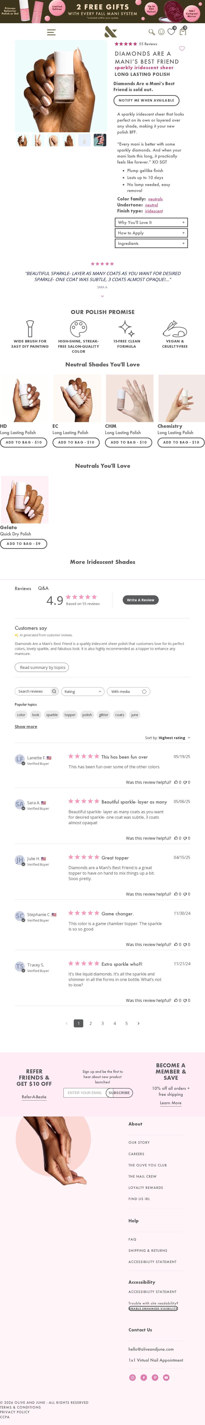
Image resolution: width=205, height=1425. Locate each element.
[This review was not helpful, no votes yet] (185, 782)
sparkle (52, 714)
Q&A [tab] (43, 588)
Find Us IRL (139, 1199)
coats (119, 714)
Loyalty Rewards (145, 1188)
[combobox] (82, 691)
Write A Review (140, 600)
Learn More (171, 1102)
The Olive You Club (147, 1165)
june (134, 714)
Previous (20, 144)
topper (70, 714)
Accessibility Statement (152, 1262)
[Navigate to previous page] (66, 1023)
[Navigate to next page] (138, 1023)
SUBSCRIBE (119, 1093)
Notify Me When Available (146, 100)
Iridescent (154, 210)
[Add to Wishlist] (182, 48)
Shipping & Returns (148, 1251)
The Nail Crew (142, 1176)
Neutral (151, 204)
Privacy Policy (15, 1412)
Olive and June (29, 1403)
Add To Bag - (26, 442)
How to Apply (131, 232)
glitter (103, 714)
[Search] (152, 35)
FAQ (132, 1239)
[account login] (161, 32)
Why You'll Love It (135, 222)
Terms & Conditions (20, 1407)
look (35, 714)
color (21, 714)
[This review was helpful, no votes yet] (176, 782)
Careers (136, 1154)
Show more (26, 726)
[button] (153, 1308)
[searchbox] (32, 691)
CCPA (5, 1417)
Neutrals (155, 198)
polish (87, 714)
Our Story (139, 1142)
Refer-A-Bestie (34, 1096)
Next (102, 144)
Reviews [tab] (23, 588)
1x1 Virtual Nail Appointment (155, 1360)
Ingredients (128, 243)
